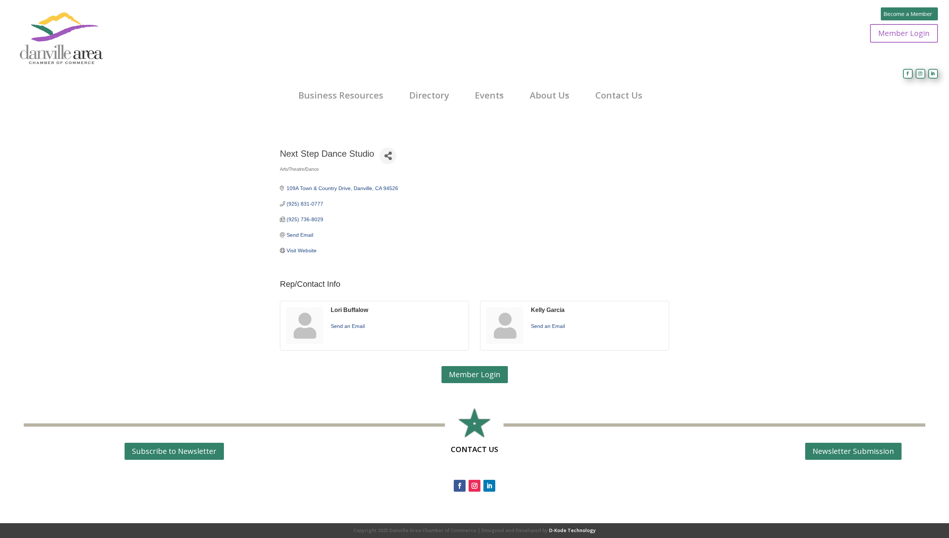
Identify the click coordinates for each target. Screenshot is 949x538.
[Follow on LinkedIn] (933, 74)
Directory (429, 95)
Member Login (904, 33)
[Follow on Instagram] (920, 74)
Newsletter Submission (853, 451)
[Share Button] (388, 155)
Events (489, 95)
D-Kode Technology (572, 530)
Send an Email (348, 326)
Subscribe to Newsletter (174, 451)
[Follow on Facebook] (908, 74)
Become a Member (907, 13)
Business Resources (340, 95)
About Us (549, 95)
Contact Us (618, 95)
